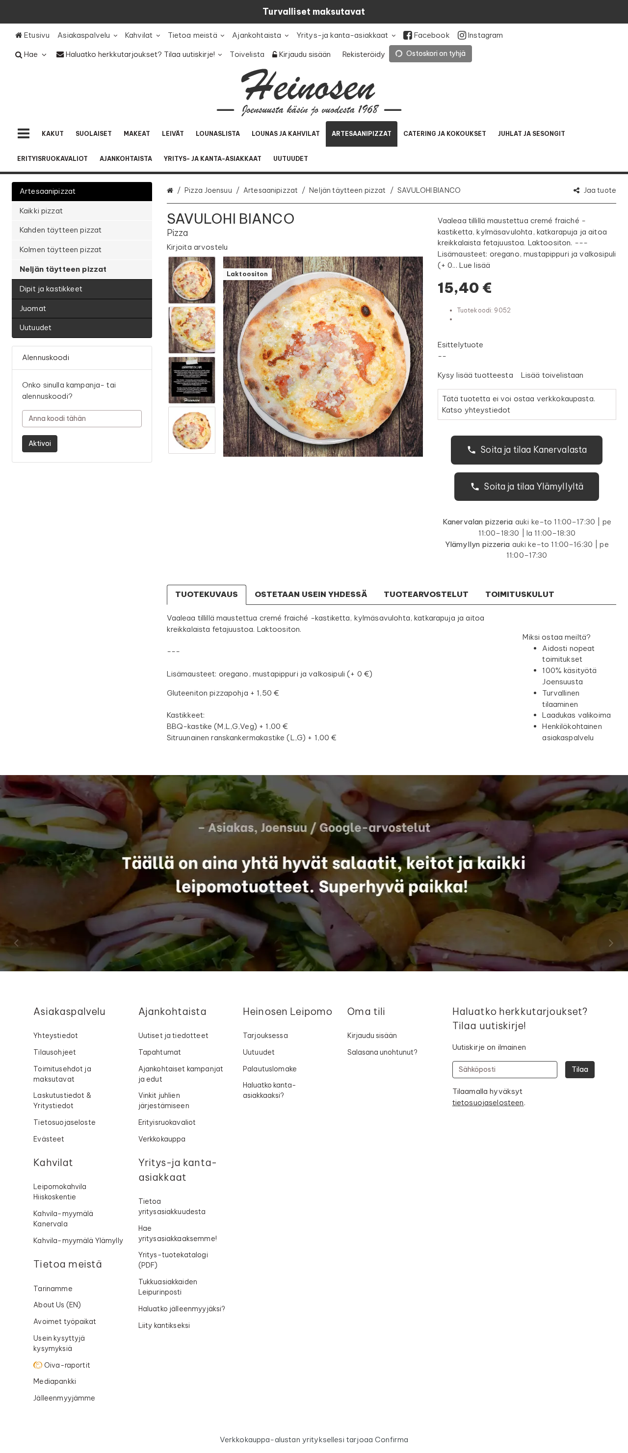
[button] (197, 247)
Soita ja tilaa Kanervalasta (533, 449)
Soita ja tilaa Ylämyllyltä (533, 486)
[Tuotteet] (23, 134)
